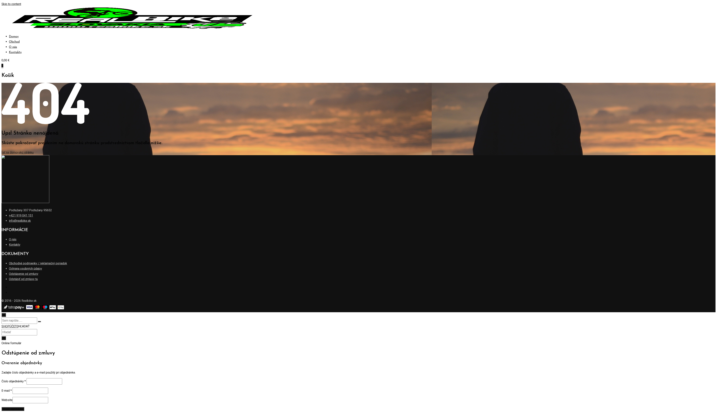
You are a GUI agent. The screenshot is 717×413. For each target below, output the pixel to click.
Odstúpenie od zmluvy (23, 274)
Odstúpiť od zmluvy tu (23, 279)
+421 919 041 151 (21, 215)
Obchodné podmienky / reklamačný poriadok (38, 263)
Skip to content (11, 4)
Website (7, 400)
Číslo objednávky (13, 381)
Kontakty (15, 52)
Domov (14, 36)
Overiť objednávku (13, 409)
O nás (13, 47)
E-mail (6, 390)
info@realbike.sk (20, 220)
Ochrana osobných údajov (25, 268)
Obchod (14, 41)
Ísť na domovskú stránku (17, 152)
